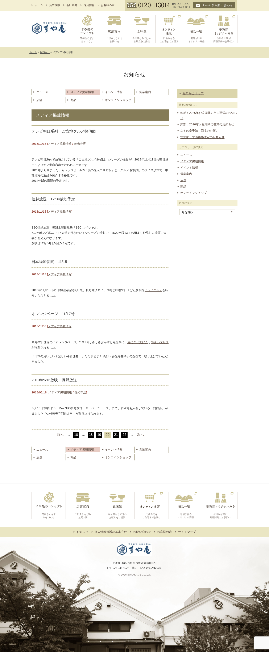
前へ (60, 434)
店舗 (39, 100)
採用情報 (89, 5)
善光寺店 (80, 143)
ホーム (39, 5)
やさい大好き (160, 342)
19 (99, 434)
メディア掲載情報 (82, 92)
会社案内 (71, 5)
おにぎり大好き (137, 342)
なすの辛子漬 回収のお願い (199, 130)
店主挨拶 (54, 5)
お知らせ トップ (193, 93)
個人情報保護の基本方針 (111, 532)
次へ (140, 434)
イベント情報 (114, 92)
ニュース (42, 92)
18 (91, 434)
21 (116, 434)
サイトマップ (187, 532)
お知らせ (82, 532)
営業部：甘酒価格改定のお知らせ (202, 137)
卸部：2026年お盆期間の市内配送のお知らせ (208, 115)
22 (124, 434)
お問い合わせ (142, 532)
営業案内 (145, 92)
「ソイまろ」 (153, 290)
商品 (73, 100)
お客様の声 (108, 5)
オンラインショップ (118, 100)
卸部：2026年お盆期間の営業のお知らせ (207, 124)
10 (76, 434)
